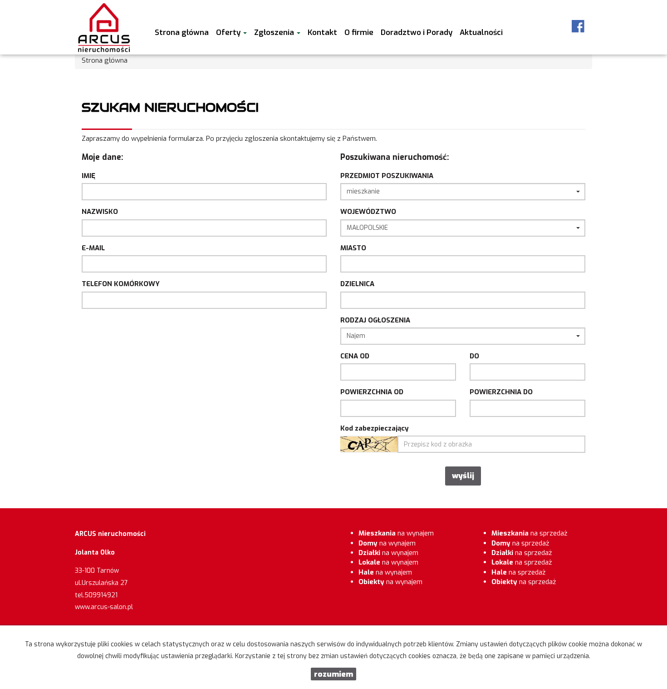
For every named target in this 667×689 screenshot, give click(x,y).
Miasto (353, 248)
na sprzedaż (529, 533)
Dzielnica (357, 283)
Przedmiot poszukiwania (386, 175)
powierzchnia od (371, 392)
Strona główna (182, 32)
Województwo (368, 211)
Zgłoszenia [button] (275, 32)
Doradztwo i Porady (416, 32)
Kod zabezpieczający (374, 428)
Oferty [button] (229, 32)
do (474, 356)
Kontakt (322, 32)
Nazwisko (100, 211)
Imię (88, 175)
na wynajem (396, 533)
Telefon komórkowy (121, 283)
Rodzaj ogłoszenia (375, 320)
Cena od (354, 356)
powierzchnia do (501, 392)
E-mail (93, 248)
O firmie (358, 32)
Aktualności (481, 32)
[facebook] (578, 27)
